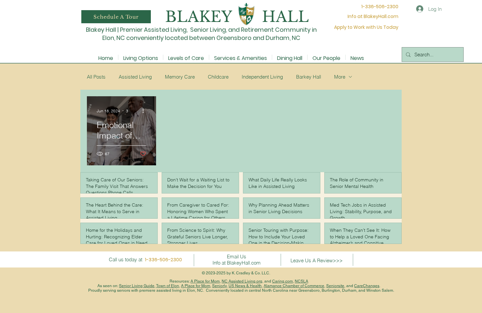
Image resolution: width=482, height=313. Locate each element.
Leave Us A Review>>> (317, 260)
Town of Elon (167, 286)
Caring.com (282, 281)
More (339, 77)
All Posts (96, 77)
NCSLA (301, 281)
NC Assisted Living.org (242, 281)
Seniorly (219, 286)
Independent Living (262, 77)
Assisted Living (135, 77)
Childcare (218, 77)
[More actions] (145, 111)
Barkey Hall (308, 77)
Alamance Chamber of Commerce (294, 286)
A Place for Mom (205, 281)
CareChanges (366, 286)
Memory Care (180, 77)
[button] (116, 16)
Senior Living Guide (136, 286)
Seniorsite (335, 286)
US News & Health (245, 286)
